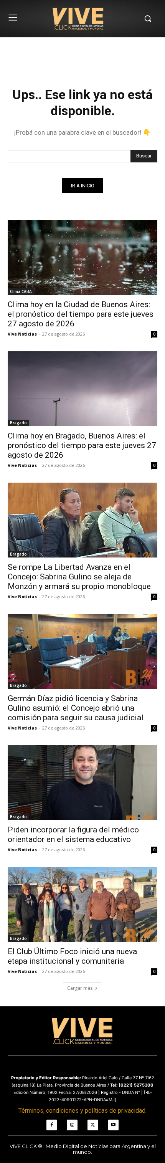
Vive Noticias (22, 334)
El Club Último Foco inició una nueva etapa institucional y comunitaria (72, 956)
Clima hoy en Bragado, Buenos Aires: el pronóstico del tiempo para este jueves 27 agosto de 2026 (82, 445)
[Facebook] (51, 1125)
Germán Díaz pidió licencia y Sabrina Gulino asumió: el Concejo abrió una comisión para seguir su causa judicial (76, 708)
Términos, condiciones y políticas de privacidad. (82, 1110)
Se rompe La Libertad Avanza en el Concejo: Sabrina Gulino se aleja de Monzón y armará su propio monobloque (79, 576)
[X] (92, 1125)
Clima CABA (21, 291)
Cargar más (79, 988)
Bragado (18, 422)
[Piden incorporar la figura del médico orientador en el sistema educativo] (82, 782)
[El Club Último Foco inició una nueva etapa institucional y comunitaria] (82, 904)
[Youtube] (113, 1125)
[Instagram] (72, 1125)
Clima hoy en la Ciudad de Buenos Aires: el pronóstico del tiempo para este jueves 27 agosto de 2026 (80, 314)
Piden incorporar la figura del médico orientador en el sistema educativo (73, 834)
